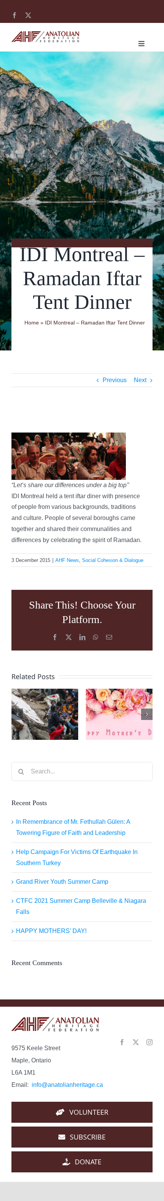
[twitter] (28, 15)
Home (31, 323)
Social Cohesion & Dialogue (112, 560)
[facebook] (14, 15)
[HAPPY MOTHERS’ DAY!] (119, 714)
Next (140, 380)
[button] (17, 714)
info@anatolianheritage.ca (67, 1085)
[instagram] (149, 1042)
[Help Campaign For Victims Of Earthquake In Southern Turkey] (44, 714)
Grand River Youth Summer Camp (62, 881)
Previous (115, 380)
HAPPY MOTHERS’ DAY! (51, 931)
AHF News (67, 560)
